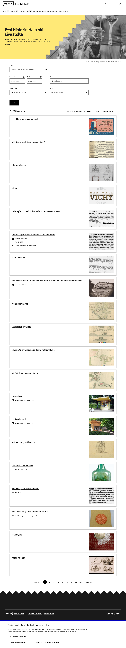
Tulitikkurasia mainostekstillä (25, 119)
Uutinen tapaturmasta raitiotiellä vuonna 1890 (33, 234)
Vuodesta (13, 77)
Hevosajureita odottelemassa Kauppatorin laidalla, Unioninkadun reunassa (47, 280)
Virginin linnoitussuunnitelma (25, 373)
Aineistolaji (13, 88)
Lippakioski (17, 396)
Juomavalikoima (19, 257)
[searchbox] (26, 69)
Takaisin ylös (111, 613)
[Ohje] (24, 77)
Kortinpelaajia (18, 557)
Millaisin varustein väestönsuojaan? (28, 142)
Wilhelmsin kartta (20, 303)
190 (80, 582)
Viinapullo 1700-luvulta (22, 465)
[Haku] (45, 69)
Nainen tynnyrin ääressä (23, 442)
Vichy (14, 188)
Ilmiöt (52, 88)
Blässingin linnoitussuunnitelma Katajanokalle (33, 349)
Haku (11, 65)
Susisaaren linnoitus (21, 326)
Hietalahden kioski (20, 165)
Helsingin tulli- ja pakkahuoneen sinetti (30, 511)
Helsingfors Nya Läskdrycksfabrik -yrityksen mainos (36, 211)
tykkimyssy (17, 534)
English (120, 4)
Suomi (107, 4)
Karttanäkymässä (11, 39)
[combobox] (69, 81)
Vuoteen (29, 77)
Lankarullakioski (19, 419)
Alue (51, 77)
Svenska (113, 4)
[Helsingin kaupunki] (9, 614)
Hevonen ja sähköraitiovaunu (25, 488)
